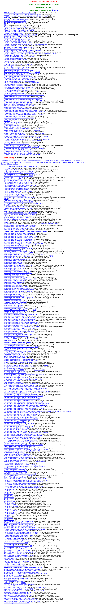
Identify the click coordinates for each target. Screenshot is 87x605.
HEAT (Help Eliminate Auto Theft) (14, 209)
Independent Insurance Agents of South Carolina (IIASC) (21, 240)
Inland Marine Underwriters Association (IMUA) (18, 248)
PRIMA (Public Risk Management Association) (18, 524)
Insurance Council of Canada (13, 260)
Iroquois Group (8, 340)
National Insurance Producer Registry (15, 429)
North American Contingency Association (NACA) (19, 455)
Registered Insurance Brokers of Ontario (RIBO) (18, 535)
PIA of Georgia (8, 494)
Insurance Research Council (12, 299)
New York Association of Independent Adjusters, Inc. (19, 446)
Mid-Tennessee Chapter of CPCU (14, 370)
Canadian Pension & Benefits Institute (15, 116)
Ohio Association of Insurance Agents (15, 463)
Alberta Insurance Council (12, 28)
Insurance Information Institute (50, 223)
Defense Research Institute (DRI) (14, 177)
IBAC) (52, 256)
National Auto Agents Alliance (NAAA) (15, 422)
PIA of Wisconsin (9, 520)
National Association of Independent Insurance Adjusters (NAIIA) (23, 402)
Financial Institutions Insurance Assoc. (15, 186)
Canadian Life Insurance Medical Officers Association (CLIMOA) (23, 115)
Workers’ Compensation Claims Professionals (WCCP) (20, 599)
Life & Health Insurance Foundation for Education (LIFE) (21, 347)
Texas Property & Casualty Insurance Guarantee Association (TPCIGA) (25, 573)
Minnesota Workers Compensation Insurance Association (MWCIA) (24, 374)
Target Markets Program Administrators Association (23, 567)
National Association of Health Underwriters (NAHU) (20, 400)
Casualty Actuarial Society (12, 122)
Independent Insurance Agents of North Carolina (18, 237)
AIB (5, 24)
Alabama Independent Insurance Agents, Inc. (17, 27)
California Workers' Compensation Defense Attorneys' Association (24, 95)
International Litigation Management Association (18, 334)
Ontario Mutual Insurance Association (15, 471)
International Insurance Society (13, 333)
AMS (29, 541)
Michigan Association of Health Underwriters (17, 365)
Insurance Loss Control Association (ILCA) (17, 288)
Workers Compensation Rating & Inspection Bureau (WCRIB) (22, 601)
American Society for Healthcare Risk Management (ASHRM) (22, 56)
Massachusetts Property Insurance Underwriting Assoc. (20, 362)
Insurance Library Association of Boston (16, 286)
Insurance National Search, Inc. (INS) (15, 294)
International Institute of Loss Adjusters (15, 330)
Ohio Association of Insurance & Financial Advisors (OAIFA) (22, 465)
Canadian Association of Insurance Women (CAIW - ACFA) (22, 99)
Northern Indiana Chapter (49, 162)
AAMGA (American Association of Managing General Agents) (22, 14)
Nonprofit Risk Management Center (14, 452)
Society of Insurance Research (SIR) (15, 553)
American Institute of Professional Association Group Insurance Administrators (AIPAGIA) (30, 53)
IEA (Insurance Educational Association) (16, 219)
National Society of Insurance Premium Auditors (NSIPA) (21, 434)
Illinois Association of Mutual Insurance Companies (19, 226)
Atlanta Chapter (5, 161)
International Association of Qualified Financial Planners (21, 322)
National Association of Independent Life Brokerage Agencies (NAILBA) (25, 405)
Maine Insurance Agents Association (15, 357)
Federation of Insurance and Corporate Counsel (18, 182)
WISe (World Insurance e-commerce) (15, 596)
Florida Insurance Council (12, 193)
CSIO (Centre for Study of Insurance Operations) (18, 171)
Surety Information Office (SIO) (13, 562)
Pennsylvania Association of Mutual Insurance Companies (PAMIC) (24, 481)
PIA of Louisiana (9, 498)
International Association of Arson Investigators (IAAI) (20, 317)
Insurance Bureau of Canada (12, 250)
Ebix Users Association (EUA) (13, 179)
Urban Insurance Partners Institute (14, 581)
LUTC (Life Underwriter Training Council (16, 356)
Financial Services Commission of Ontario (16, 188)
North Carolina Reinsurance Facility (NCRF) (17, 460)
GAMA (6, 199)
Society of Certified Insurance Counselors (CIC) (18, 546)
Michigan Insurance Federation (13, 368)
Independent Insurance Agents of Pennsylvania (18, 239)
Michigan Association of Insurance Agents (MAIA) (19, 367)
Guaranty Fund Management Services (15, 206)
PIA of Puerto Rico (9, 514)
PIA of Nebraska (9, 503)
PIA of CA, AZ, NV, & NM (11, 491)
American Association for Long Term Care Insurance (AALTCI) (22, 39)
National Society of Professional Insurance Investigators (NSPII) (23, 435)
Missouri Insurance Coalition (12, 380)
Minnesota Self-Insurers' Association (15, 373)
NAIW (36, 92)
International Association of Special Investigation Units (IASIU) (22, 323)
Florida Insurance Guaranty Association (16, 194)
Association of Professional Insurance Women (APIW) (20, 78)
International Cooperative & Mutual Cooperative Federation (22, 326)
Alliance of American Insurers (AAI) (14, 31)
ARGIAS (6, 62)
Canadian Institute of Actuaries (13, 107)
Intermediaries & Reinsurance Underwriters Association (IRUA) (23, 314)
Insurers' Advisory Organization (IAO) (15, 311)
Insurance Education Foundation (14, 268)
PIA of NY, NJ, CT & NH (11, 506)
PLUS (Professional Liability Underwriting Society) (19, 523)
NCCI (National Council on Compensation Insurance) (20, 438)
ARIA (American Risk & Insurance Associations (18, 64)
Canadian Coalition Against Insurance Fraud (17, 104)
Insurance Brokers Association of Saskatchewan (18, 256)
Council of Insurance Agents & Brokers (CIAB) (18, 153)
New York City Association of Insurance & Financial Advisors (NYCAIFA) (26, 449)
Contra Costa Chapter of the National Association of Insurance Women (25, 150)
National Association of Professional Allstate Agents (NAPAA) (22, 414)
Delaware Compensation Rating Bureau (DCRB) (18, 176)
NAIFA (48, 480)
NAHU (46, 365)
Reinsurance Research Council (13, 538)
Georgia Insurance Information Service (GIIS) (17, 200)
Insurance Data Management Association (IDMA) (18, 265)
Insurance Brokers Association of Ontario (16, 254)
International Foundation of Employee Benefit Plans (19, 328)
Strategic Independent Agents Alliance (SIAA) (17, 561)
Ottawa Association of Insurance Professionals (18, 475)
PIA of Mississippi (9, 501)
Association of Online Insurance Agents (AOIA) (18, 76)
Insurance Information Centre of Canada (16, 274)
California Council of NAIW (12, 92)
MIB (5, 363)
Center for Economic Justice (12, 125)
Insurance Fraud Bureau (11, 270)
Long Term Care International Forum (15, 353)
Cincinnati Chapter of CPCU (12, 141)
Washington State (12, 164)
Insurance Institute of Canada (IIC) (14, 282)
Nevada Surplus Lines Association (14, 443)
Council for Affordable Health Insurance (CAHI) (18, 151)
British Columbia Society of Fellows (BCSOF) (17, 88)
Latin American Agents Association (14, 344)
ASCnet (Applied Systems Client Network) (16, 67)
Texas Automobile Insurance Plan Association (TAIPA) (20, 570)
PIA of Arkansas (9, 489)
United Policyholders (10, 580)
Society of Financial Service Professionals (16, 549)
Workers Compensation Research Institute (16, 603)
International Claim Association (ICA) (15, 325)
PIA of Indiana (8, 495)
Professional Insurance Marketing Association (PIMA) (20, 527)
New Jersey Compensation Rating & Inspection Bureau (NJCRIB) (24, 445)
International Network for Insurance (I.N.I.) (16, 336)
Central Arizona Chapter (19, 161)
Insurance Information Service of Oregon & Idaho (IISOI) (20, 279)
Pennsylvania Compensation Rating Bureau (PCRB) (20, 483)
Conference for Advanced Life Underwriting (17, 148)
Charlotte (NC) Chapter (51, 161)
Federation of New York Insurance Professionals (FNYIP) (21, 185)
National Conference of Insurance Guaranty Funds (19, 423)
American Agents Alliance (12, 38)
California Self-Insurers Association (14, 93)
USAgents (7, 583)
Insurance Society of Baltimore (13, 303)
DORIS (23, 583)
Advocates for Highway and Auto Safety (16, 19)
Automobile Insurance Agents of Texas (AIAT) (17, 84)
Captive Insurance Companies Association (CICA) (19, 118)
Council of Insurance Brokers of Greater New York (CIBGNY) (22, 154)
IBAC (42, 254)
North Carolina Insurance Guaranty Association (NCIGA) (21, 457)
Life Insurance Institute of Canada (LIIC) (16, 348)
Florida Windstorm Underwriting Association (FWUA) (20, 197)
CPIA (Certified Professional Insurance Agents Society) (20, 166)
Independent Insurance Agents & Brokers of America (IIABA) (26, 231)
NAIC (38, 429)
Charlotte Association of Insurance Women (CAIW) (19, 136)
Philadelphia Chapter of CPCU (13, 486)
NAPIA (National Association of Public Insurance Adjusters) (22, 389)
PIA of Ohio (7, 507)
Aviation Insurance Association (13, 85)
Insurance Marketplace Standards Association (18, 291)
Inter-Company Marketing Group (13, 313)
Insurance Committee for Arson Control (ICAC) (18, 259)
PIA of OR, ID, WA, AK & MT (12, 510)
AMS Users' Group (9, 61)
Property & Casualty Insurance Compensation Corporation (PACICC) (24, 529)
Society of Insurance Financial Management (17, 550)
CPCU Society (22, 547)
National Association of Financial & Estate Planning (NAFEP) (22, 399)
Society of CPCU (34, 82)
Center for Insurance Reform (12, 127)
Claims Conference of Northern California (16, 144)
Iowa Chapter (19, 162)
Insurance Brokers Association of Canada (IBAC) (18, 253)
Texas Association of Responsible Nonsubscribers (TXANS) (22, 569)
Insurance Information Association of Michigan (18, 273)
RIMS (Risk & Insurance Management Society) (18, 540)
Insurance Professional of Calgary (14, 296)
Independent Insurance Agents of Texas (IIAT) (17, 242)
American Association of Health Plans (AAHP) (18, 42)
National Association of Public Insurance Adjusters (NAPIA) (22, 412)
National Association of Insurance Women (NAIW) (19, 409)
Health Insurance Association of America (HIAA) (18, 208)
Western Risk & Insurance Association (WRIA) (18, 595)
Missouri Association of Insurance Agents (16, 377)
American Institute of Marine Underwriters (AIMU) (18, 52)
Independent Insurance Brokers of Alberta (16, 245)
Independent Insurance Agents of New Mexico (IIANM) (20, 236)
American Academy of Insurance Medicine (16, 36)
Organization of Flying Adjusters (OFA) (15, 472)
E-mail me (55, 10)
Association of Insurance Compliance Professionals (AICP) (22, 73)
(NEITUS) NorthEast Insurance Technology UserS (19, 442)
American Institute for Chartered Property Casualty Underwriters (23, 50)
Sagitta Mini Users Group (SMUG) (14, 541)
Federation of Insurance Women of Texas (16, 183)
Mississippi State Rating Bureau (13, 376)
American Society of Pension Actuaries (15, 59)
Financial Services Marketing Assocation (16, 189)
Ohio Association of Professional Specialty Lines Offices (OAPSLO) (24, 466)
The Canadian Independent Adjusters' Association (19, 105)
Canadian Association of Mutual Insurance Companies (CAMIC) (23, 101)
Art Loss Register (9, 66)
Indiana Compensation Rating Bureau (15, 247)
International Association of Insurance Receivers (18, 320)
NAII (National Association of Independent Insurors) (19, 385)
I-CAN (6, 216)
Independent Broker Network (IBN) (14, 230)
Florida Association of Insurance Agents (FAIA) (18, 191)
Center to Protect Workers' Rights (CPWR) (16, 128)
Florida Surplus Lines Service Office (15, 196)
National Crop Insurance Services (14, 425)
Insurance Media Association (12, 293)
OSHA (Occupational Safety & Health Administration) (20, 474)
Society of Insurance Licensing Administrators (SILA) (20, 552)
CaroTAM (7, 121)
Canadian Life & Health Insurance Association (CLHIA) (20, 110)
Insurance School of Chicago (12, 300)
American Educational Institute (13, 49)
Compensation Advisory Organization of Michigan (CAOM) (21, 147)
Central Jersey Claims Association (14, 134)
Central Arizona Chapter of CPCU (14, 130)
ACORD (7, 18)
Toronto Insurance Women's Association (16, 578)
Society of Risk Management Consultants (16, 556)
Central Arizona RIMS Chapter (13, 131)
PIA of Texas (8, 517)
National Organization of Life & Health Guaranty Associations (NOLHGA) (26, 432)
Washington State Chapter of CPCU (15, 587)
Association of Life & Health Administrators (17, 75)
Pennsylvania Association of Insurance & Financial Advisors (22, 480)
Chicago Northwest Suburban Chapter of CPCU (18, 139)
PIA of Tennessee (9, 515)
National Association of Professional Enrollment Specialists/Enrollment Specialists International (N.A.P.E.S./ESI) (37, 411)
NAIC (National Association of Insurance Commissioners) (21, 383)
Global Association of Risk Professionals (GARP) (19, 202)
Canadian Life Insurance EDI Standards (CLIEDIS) (19, 113)
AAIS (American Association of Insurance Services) (19, 13)
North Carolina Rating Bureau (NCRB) (15, 458)
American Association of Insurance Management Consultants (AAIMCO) (25, 44)
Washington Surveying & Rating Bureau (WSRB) (18, 589)
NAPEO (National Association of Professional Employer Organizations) (25, 388)
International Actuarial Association (14, 316)
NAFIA (37, 72)
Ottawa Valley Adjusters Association (15, 477)
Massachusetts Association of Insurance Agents (18, 359)
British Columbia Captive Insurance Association (18, 87)
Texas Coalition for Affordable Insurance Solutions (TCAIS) (21, 572)
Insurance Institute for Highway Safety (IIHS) (17, 271)
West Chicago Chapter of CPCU (14, 590)
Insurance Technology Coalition (13, 307)
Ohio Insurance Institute (11, 468)
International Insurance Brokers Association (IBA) (19, 331)
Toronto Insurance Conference (13, 577)
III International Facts (10, 223)
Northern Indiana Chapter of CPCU (14, 461)
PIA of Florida (8, 492)
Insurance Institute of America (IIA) (14, 280)
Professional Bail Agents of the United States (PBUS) (20, 526)
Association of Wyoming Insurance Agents (16, 79)
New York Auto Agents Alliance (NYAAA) (16, 448)
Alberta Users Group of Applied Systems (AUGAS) (19, 30)
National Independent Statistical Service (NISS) (18, 426)
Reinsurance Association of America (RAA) (17, 536)
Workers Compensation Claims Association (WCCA (19, 598)
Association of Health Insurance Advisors (16, 72)
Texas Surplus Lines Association (14, 575)
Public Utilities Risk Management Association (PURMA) (21, 533)
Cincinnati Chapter (65, 161)
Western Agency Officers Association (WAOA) (17, 593)
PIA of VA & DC (8, 518)
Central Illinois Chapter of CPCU (14, 133)
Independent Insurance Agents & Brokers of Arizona (19, 233)
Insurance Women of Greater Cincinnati (16, 308)
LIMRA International (10, 350)
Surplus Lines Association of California (15, 566)
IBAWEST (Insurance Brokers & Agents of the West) (19, 214)
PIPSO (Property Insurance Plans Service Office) (18, 521)
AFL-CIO (37, 128)
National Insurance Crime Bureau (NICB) (16, 428)
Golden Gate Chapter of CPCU (13, 203)
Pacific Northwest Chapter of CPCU (15, 478)
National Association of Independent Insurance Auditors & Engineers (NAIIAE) (27, 403)
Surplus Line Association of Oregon (14, 564)
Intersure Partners (9, 337)
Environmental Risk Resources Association (17, 180)
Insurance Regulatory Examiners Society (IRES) (18, 297)
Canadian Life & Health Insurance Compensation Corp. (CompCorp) (24, 111)
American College (9, 45)
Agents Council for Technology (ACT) (15, 21)
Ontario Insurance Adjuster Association (15, 469)
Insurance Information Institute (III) (14, 276)
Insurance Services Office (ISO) (15, 302)
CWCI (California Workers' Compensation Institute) (19, 173)
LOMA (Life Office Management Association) (17, 351)
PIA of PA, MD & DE (10, 512)
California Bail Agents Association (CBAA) (16, 90)
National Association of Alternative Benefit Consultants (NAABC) (23, 396)
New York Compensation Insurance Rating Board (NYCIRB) (22, 451)
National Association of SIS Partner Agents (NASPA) (20, 416)
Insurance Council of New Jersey (14, 263)
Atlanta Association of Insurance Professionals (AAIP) (20, 81)
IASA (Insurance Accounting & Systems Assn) (20, 213)
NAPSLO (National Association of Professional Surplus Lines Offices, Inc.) (26, 391)
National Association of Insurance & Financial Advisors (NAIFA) (23, 406)
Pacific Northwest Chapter (66, 162)
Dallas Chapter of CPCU (11, 174)
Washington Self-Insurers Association (15, 586)
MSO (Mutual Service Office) (12, 382)
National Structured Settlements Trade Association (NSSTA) (22, 437)
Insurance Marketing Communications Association (19, 289)
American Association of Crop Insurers (15, 41)
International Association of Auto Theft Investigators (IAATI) (21, 319)
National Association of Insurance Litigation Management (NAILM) (24, 408)
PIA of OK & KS (8, 509)
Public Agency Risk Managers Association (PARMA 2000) (21, 532)
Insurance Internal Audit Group (13, 285)
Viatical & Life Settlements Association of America (19, 584)
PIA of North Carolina (10, 504)
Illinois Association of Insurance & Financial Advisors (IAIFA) (22, 225)
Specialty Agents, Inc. (10, 558)
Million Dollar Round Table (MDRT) (14, 371)
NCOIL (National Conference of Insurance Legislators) (20, 440)
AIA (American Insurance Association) (15, 22)
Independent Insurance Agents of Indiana (16, 234)
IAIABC (6, 211)
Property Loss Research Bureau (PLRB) (16, 530)
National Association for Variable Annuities (17, 420)
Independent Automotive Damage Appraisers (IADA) (19, 228)
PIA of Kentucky (9, 497)
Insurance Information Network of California (17, 277)
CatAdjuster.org (8, 124)
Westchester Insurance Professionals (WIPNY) (18, 592)
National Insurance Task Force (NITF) (15, 431)
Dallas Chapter (77, 161)
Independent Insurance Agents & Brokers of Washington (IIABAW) (24, 244)
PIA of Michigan (9, 500)
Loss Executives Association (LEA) (14, 354)
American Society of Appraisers (13, 58)
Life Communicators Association (13, 345)
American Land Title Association (13, 55)
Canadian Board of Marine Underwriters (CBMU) (18, 102)
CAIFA (42, 148)
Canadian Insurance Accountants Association (17, 108)
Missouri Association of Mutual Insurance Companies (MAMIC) (23, 379)
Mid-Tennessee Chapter (32, 162)
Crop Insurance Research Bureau (14, 170)
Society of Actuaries (10, 544)
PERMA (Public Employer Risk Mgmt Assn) (17, 484)
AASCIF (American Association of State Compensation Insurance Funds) (26, 16)
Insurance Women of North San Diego (15, 310)
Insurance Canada (9, 257)
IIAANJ (6, 220)
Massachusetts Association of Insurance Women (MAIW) (21, 360)
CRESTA (7, 168)
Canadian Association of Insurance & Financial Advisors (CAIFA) (23, 98)
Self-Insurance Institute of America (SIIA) (16, 543)
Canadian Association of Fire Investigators (16, 96)
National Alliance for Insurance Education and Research (21, 394)
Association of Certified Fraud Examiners (16, 69)
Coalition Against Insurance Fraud (14, 145)
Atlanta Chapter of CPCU (11, 82)
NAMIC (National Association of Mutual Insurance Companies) (23, 386)
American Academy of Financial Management (20, 35)
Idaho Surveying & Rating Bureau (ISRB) (16, 217)
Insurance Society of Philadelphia (14, 305)
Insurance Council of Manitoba (13, 262)
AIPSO (6, 25)
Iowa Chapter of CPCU (11, 339)
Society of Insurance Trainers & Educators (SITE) (19, 555)
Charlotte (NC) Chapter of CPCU (14, 137)
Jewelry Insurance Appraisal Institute (17, 342)
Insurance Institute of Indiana (12, 283)
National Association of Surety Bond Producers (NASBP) (21, 419)
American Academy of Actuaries (13, 33)
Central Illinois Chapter (35, 161)
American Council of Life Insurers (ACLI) (19, 47)
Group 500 (7, 205)
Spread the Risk (9, 559)
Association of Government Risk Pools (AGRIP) (18, 70)
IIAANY (6, 222)
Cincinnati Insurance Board (12, 142)
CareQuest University (10, 119)
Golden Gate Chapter (7, 162)
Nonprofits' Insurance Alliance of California (17, 454)
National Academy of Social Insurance (15, 393)
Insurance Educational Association (14, 266)
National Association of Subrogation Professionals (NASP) (21, 417)
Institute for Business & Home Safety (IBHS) (17, 251)
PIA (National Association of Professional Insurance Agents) (22, 487)
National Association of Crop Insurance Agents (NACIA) (20, 397)
